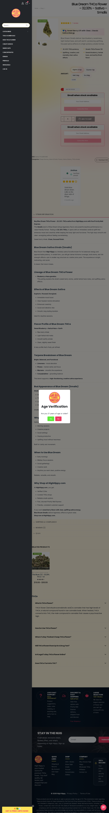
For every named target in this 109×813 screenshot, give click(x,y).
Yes (51, 419)
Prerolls (6, 61)
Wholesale (6, 65)
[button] (17, 810)
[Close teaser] (33, 806)
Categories (7, 31)
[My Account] (22, 3)
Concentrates (8, 52)
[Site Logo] (16, 13)
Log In (5, 69)
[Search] (27, 25)
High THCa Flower (9, 40)
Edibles (5, 56)
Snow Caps (7, 48)
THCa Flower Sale (9, 36)
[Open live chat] (103, 807)
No (58, 419)
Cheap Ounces (8, 44)
